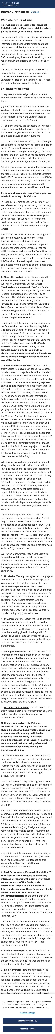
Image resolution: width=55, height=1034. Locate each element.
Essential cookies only (27, 1021)
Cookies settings (27, 1013)
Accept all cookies (27, 1029)
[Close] (52, 998)
